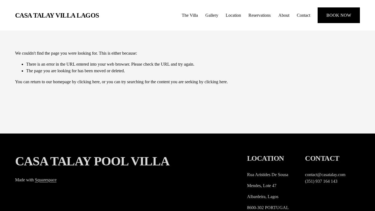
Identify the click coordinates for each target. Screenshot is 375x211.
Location (233, 15)
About (283, 15)
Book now (338, 15)
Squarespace (46, 179)
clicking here (88, 81)
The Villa (190, 15)
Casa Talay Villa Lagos (57, 15)
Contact (303, 15)
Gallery (211, 15)
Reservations (259, 15)
